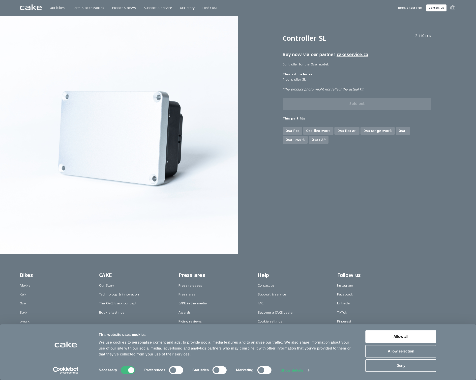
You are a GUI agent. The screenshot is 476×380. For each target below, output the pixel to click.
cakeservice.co (352, 54)
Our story (187, 8)
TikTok (342, 312)
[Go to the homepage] (31, 7)
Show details (292, 370)
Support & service (158, 8)
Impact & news (124, 8)
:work (25, 321)
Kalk (23, 294)
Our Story (106, 285)
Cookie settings (270, 321)
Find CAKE (210, 8)
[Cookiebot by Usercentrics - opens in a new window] (66, 370)
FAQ (261, 303)
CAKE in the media (192, 303)
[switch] (176, 370)
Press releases (190, 285)
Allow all (400, 336)
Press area (187, 294)
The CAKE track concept (117, 303)
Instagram (345, 285)
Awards (184, 312)
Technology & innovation (119, 294)
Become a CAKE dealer (276, 312)
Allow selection (401, 351)
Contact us (436, 7)
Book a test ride (410, 7)
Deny (400, 365)
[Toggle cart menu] (452, 8)
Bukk (24, 312)
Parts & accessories (88, 8)
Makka (25, 285)
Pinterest (344, 321)
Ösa (23, 303)
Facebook (345, 294)
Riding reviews (190, 321)
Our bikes (57, 8)
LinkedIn (343, 303)
